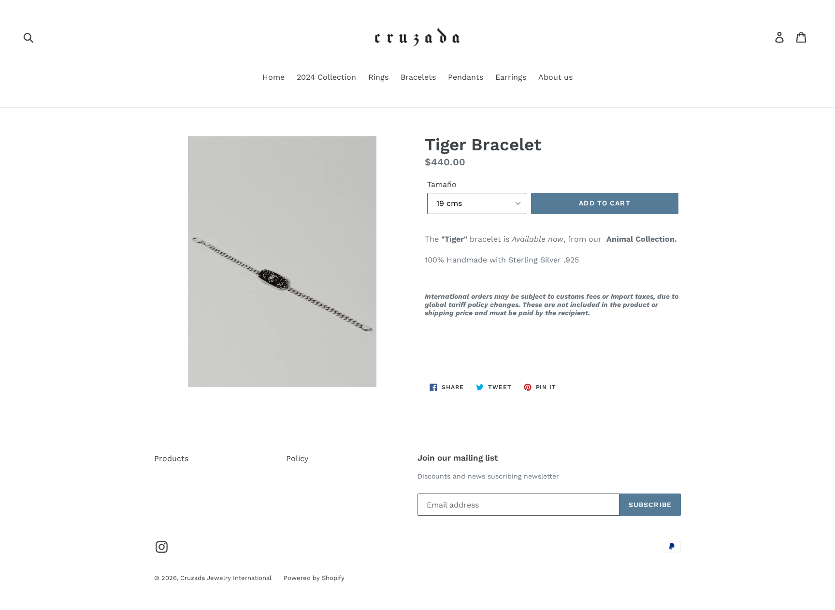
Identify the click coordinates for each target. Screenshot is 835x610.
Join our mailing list (458, 458)
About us (555, 77)
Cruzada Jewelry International (226, 577)
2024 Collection (326, 77)
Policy (297, 458)
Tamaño (442, 184)
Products (171, 458)
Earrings (510, 77)
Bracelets (418, 77)
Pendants (465, 77)
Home (273, 77)
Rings (378, 77)
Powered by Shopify (314, 577)
